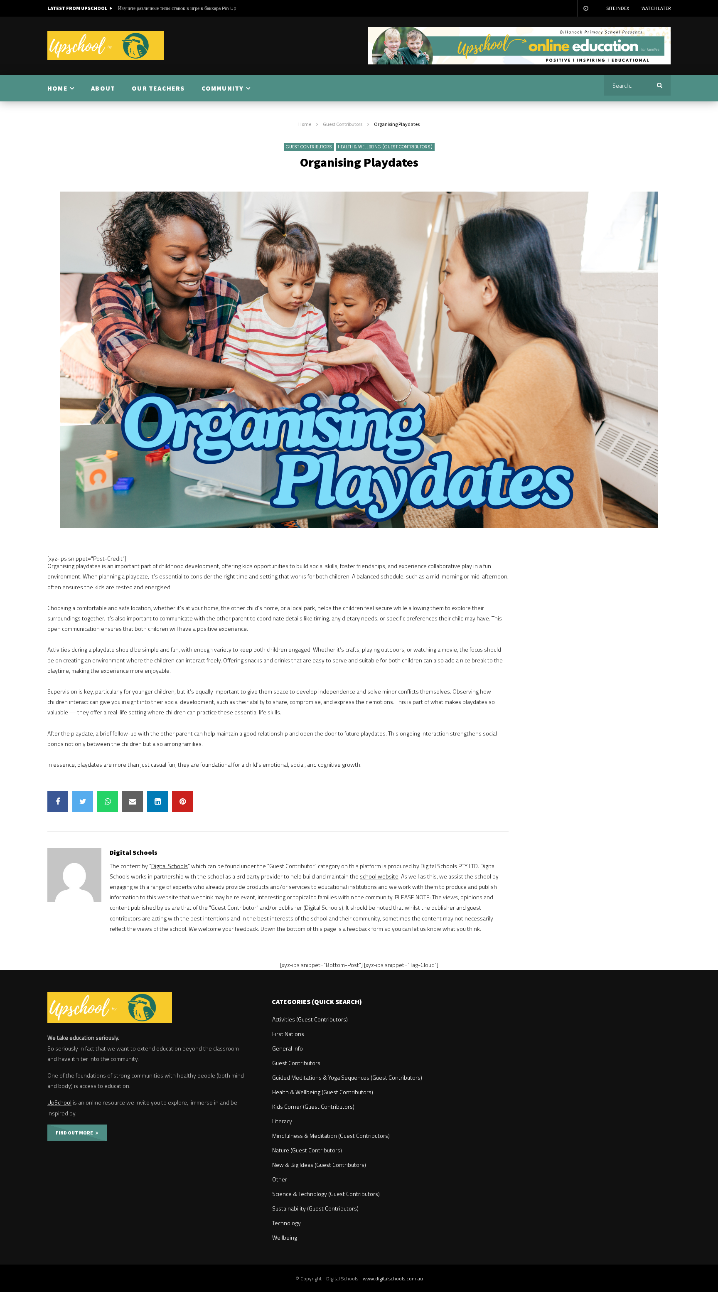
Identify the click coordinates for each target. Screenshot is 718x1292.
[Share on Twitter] (82, 801)
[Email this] (132, 801)
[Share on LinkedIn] (157, 801)
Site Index (617, 8)
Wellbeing (284, 1237)
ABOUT (103, 88)
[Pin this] (182, 801)
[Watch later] (585, 8)
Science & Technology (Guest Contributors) (326, 1193)
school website (379, 876)
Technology (286, 1222)
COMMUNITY (223, 88)
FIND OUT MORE (76, 1133)
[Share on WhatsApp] (107, 801)
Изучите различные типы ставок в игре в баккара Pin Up (177, 8)
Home (304, 124)
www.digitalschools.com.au (393, 1278)
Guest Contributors (342, 124)
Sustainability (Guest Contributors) (315, 1208)
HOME (57, 88)
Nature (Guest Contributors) (307, 1150)
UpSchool (59, 1102)
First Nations (288, 1033)
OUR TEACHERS (158, 88)
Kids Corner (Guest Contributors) (313, 1106)
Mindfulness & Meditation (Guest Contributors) (331, 1135)
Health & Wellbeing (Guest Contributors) (385, 147)
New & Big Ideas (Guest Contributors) (319, 1164)
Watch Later (656, 8)
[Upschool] (105, 45)
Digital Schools (133, 852)
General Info (287, 1048)
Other (279, 1179)
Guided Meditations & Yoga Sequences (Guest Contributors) (347, 1077)
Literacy (282, 1121)
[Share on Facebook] (57, 801)
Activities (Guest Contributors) (310, 1019)
